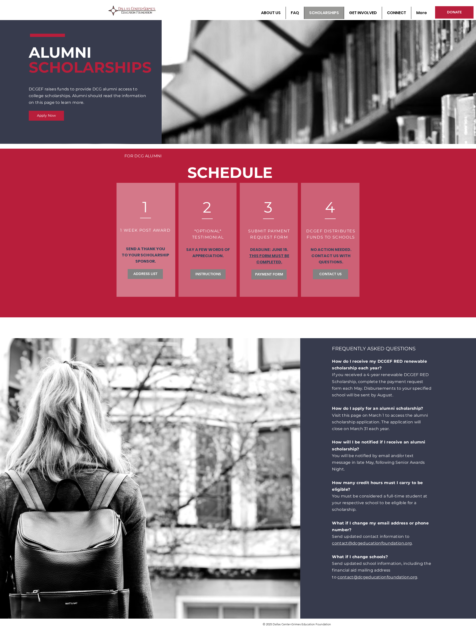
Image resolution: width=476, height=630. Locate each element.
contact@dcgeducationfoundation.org (372, 543)
